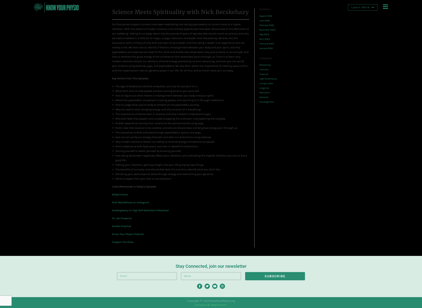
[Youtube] (214, 286)
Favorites (264, 69)
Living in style (266, 83)
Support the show (123, 242)
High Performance (268, 78)
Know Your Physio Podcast (128, 234)
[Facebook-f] (199, 286)
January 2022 (266, 48)
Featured (263, 74)
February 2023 (266, 43)
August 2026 (265, 16)
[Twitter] (207, 286)
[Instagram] (222, 286)
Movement (264, 92)
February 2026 (266, 25)
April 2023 (264, 39)
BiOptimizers (120, 194)
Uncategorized (266, 102)
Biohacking (265, 65)
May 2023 (264, 34)
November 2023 (267, 30)
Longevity (264, 88)
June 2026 (264, 20)
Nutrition (264, 97)
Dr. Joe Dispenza (122, 218)
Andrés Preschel (121, 226)
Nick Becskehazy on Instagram (130, 202)
